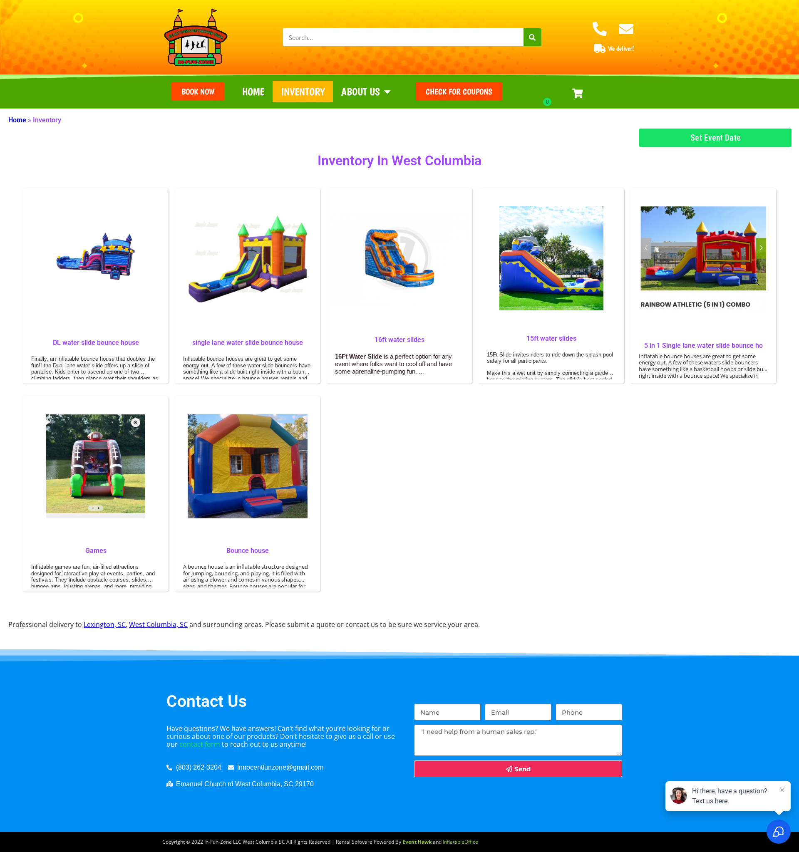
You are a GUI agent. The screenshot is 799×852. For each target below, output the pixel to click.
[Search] (532, 37)
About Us (360, 91)
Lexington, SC (105, 624)
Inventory (303, 91)
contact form (199, 744)
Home (253, 91)
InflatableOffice (460, 841)
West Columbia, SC (158, 624)
